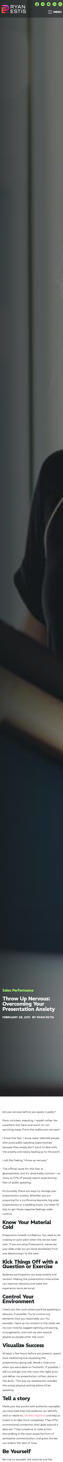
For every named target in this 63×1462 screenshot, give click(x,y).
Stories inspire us (35, 1415)
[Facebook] (37, 4)
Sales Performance (17, 990)
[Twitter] (43, 4)
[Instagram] (60, 4)
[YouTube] (49, 4)
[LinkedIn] (54, 4)
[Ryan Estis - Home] (14, 9)
